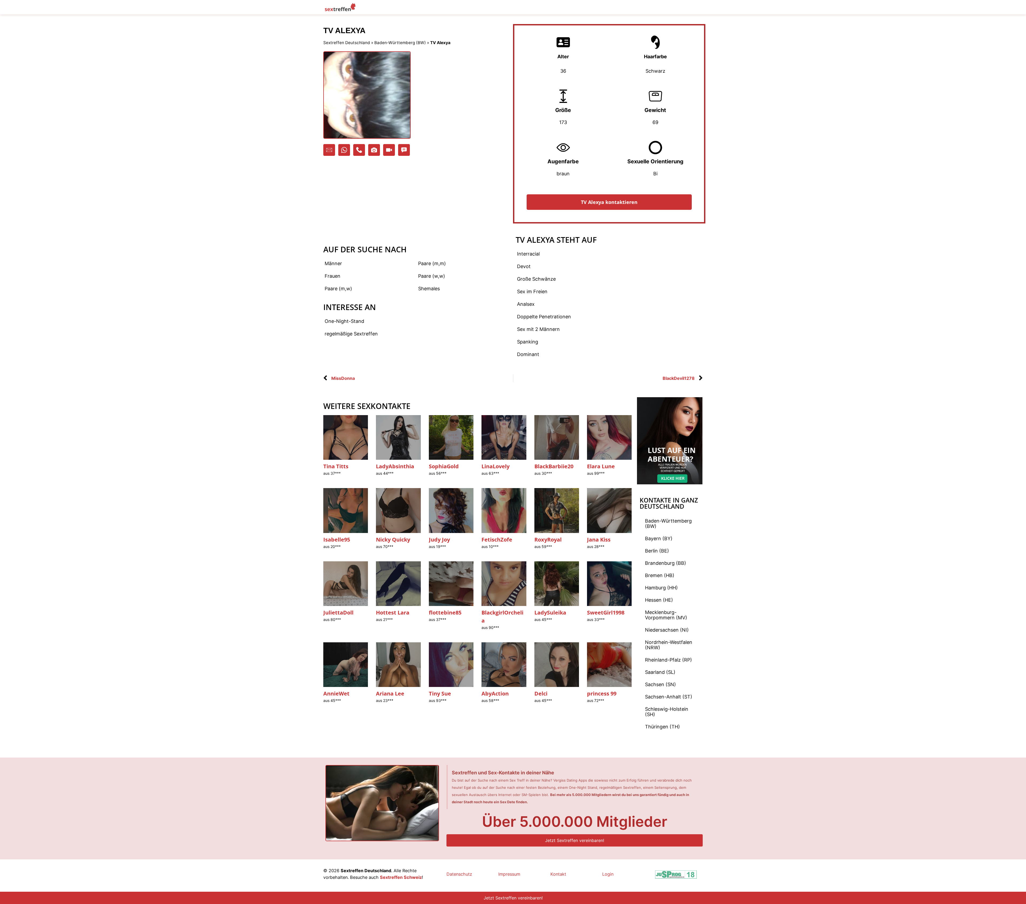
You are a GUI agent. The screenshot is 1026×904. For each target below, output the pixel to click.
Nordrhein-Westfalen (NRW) (668, 644)
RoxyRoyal (548, 539)
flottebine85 (445, 612)
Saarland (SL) (660, 672)
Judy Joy (439, 539)
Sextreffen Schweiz (401, 877)
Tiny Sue (440, 693)
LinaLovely (495, 466)
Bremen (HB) (659, 575)
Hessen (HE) (659, 600)
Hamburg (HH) (661, 587)
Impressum (509, 874)
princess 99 (601, 693)
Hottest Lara (392, 612)
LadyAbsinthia (395, 466)
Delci (540, 693)
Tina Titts (335, 466)
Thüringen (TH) (662, 726)
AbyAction (495, 693)
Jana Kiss (599, 539)
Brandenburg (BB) (665, 563)
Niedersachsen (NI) (667, 630)
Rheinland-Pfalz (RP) (668, 660)
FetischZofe (496, 539)
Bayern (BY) (659, 538)
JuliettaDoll (338, 612)
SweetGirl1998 (605, 612)
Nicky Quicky (393, 539)
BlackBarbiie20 (553, 466)
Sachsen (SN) (660, 684)
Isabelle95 (336, 539)
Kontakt (558, 874)
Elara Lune (601, 466)
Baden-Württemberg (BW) (400, 42)
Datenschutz (459, 874)
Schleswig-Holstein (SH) (666, 711)
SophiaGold (444, 466)
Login (607, 874)
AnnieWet (336, 693)
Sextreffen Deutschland (346, 42)
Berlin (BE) (657, 551)
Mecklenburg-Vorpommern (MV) (666, 614)
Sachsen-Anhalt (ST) (668, 697)
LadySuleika (550, 612)
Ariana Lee (390, 693)
